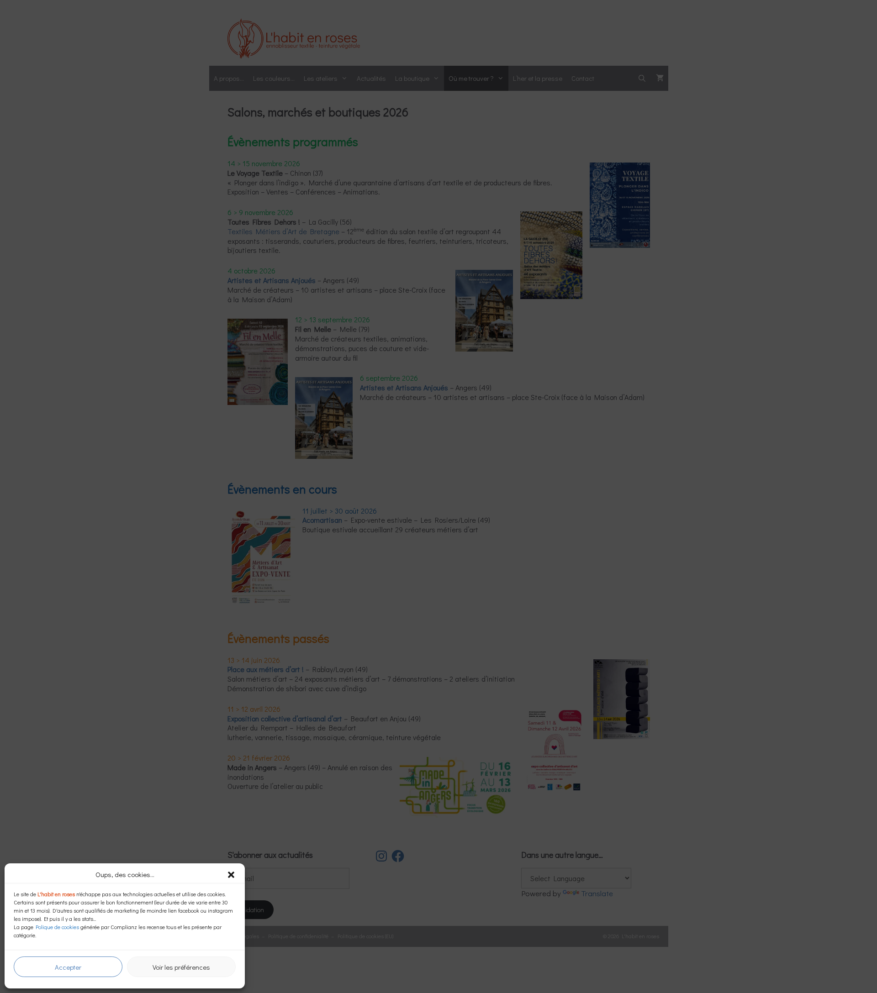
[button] (231, 874)
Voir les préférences (181, 967)
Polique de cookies (57, 926)
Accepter (68, 967)
